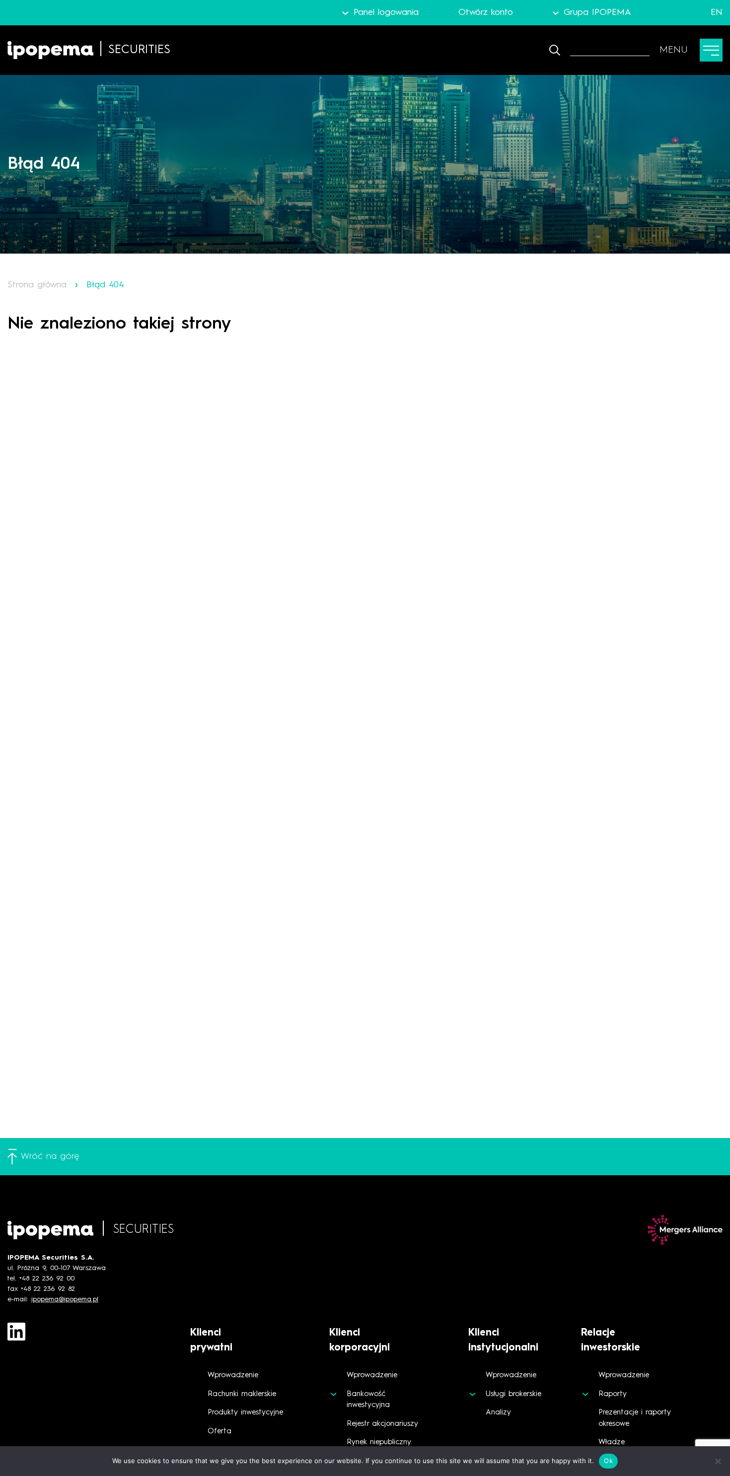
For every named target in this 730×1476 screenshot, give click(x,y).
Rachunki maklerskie (242, 1394)
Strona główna (37, 284)
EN (717, 12)
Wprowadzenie (233, 1375)
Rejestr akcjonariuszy (382, 1424)
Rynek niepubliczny (379, 1442)
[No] (718, 1461)
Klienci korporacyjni (359, 1340)
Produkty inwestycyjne (245, 1412)
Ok (608, 1461)
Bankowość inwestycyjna (368, 1400)
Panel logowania (386, 12)
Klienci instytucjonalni (503, 1340)
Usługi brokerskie (513, 1394)
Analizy (498, 1412)
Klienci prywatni (211, 1340)
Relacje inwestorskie (610, 1340)
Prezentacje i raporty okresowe (634, 1418)
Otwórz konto (485, 12)
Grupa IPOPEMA (597, 12)
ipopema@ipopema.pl (64, 1299)
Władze (611, 1442)
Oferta (219, 1431)
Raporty (612, 1394)
